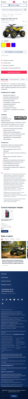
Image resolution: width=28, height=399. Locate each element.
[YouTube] (10, 299)
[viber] (6, 299)
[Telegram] (2, 299)
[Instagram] (14, 299)
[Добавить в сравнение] (25, 21)
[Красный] (8, 45)
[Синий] (13, 45)
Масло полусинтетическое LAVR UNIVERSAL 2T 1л (7, 220)
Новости (6, 239)
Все (2, 239)
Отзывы (22, 79)
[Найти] (25, 9)
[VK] (18, 299)
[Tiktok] (2, 303)
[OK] (22, 299)
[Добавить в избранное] (23, 21)
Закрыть (14, 396)
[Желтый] (3, 45)
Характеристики (14, 79)
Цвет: (4, 41)
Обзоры (12, 239)
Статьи (18, 239)
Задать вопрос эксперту (14, 72)
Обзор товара (4, 79)
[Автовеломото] (14, 2)
